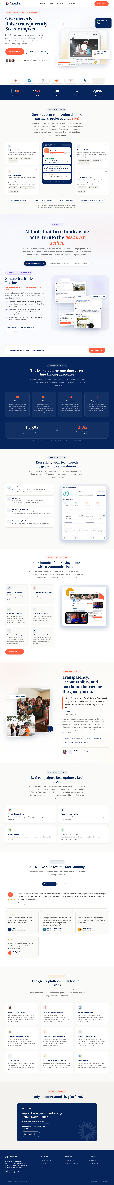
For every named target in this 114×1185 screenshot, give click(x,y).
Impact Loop (45, 1167)
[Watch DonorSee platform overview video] (84, 46)
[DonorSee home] (13, 4)
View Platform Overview (37, 51)
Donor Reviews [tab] (49, 884)
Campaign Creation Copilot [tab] (59, 263)
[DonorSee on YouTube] (18, 1171)
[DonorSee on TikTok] (10, 1171)
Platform (42, 4)
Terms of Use (94, 1181)
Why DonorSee (60, 4)
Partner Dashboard (70, 1160)
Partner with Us (101, 3)
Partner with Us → (14, 652)
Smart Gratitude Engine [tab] (36, 263)
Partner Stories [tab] (65, 884)
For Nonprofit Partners (72, 1163)
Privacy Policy (105, 1181)
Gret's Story (72, 4)
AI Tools (50, 4)
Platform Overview (46, 1160)
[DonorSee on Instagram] (14, 1171)
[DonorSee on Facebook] (6, 1171)
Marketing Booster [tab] (81, 263)
